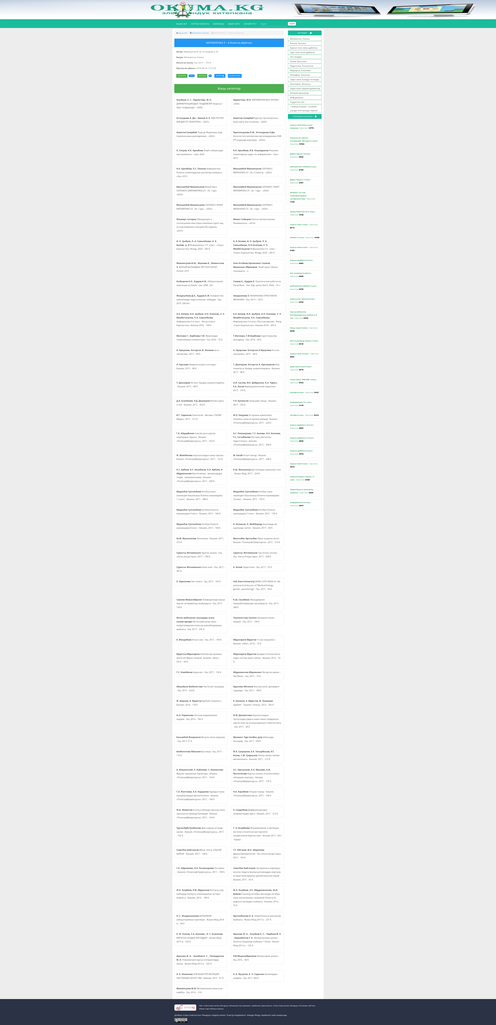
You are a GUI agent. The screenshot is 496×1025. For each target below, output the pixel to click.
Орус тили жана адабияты (302, 52)
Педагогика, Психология (301, 66)
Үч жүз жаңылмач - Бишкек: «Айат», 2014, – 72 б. (254, 641)
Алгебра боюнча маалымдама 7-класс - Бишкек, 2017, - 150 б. (255, 511)
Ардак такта (234, 24)
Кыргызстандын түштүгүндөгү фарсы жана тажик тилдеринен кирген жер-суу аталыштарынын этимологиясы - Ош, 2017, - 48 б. (257, 721)
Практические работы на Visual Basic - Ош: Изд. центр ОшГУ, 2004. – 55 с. (257, 283)
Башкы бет (182, 23)
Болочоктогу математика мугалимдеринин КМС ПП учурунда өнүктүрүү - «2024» (257, 136)
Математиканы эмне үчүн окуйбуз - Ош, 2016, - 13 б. (199, 990)
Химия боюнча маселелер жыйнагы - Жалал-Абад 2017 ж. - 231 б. (257, 917)
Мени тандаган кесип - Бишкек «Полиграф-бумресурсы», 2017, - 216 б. (257, 540)
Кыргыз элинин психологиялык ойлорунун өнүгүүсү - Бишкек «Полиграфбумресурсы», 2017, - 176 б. (256, 775)
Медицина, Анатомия (300, 70)
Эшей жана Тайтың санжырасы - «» (255, 267)
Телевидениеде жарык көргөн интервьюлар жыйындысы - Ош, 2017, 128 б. (200, 603)
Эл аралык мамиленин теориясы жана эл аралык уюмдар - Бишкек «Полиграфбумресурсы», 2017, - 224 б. (255, 419)
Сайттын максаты (200, 24)
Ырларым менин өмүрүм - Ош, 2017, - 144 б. (253, 619)
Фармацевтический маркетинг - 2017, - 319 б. (255, 386)
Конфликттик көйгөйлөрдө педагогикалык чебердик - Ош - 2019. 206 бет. (199, 299)
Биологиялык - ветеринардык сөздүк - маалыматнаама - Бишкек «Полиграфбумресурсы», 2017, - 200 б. (199, 475)
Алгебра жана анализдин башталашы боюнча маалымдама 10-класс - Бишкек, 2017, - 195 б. (256, 495)
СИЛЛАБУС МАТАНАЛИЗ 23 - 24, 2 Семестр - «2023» (253, 170)
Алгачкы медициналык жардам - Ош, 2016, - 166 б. (196, 717)
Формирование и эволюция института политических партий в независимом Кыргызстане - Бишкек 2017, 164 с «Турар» (257, 834)
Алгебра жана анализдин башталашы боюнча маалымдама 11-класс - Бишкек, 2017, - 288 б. (199, 495)
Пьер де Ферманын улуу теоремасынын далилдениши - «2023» (199, 134)
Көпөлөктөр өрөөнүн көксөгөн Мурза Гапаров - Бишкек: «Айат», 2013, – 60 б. (199, 658)
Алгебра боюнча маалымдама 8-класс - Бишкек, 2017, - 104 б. (198, 526)
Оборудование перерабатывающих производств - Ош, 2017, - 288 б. (256, 603)
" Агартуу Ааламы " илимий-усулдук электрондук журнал (304, 108)
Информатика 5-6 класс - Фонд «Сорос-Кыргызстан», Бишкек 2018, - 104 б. (200, 319)
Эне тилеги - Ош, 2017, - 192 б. (198, 581)
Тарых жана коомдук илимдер (304, 79)
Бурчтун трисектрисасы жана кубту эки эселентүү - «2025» (255, 120)
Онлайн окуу (234, 76)
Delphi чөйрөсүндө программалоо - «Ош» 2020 (199, 152)
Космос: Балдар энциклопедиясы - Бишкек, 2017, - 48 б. (200, 384)
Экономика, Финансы (300, 84)
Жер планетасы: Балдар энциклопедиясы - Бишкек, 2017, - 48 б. (256, 368)
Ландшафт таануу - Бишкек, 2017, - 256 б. (255, 402)
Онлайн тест (250, 24)
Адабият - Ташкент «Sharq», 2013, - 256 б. (253, 702)
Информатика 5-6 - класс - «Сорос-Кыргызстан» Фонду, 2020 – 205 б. (254, 247)
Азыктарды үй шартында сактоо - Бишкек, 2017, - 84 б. (255, 526)
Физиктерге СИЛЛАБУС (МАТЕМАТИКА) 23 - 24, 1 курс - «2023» (197, 190)
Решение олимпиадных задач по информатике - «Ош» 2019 (255, 154)
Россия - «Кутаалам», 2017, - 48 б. (256, 352)
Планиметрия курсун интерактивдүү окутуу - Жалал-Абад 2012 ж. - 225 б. (200, 960)
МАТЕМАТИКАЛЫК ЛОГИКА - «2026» (256, 101)
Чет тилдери (296, 57)
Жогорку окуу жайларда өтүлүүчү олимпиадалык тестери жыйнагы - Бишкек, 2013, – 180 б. (200, 894)
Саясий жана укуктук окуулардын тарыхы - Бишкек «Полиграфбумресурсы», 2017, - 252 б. (196, 437)
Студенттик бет (297, 102)
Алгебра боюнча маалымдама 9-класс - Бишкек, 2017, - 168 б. (198, 511)
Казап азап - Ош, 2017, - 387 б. (200, 569)
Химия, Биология (298, 61)
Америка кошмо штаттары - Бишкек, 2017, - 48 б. (196, 366)
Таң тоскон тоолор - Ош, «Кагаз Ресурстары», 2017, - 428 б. (255, 554)
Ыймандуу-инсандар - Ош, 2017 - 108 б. (253, 739)
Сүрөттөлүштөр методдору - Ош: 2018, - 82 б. (255, 337)
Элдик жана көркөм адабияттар (305, 88)
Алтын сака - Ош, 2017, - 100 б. (199, 639)
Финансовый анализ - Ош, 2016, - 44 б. (256, 958)
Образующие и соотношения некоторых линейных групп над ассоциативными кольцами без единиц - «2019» (199, 225)
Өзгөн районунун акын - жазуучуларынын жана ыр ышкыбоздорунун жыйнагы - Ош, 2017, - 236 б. (199, 623)
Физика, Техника (298, 43)
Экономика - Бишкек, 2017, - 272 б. (200, 540)
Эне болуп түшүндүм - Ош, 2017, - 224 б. (200, 688)
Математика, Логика (200, 33)
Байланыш (218, 24)
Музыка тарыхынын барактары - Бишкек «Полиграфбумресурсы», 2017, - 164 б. (199, 773)
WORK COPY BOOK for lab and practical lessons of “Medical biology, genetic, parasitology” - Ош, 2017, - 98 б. (256, 585)
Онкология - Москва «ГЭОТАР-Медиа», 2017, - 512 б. (199, 417)
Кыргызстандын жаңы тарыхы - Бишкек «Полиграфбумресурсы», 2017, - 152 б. (200, 457)
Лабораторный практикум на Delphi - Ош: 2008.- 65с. (199, 283)
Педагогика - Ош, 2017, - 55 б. (252, 567)
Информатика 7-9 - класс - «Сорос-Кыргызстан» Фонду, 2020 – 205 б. (200, 245)
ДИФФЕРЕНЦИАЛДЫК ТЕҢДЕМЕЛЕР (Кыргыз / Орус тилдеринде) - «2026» (199, 103)
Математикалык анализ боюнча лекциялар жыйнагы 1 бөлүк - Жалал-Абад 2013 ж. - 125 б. (257, 940)
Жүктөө (219, 76)
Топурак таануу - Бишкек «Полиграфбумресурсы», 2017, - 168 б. (253, 793)
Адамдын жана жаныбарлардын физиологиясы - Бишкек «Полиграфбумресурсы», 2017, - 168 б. (200, 795)
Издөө (292, 24)
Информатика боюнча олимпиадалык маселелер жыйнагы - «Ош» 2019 (199, 172)
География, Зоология (300, 75)
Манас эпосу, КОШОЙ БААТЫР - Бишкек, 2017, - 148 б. (198, 851)
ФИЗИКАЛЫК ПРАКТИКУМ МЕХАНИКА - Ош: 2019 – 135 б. (255, 297)
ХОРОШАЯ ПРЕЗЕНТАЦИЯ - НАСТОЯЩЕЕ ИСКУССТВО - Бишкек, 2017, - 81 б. (200, 976)
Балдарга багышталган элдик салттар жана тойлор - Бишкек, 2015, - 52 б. (257, 658)
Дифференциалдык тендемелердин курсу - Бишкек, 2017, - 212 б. (255, 811)
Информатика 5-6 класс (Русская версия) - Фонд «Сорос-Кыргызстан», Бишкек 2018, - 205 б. (257, 319)
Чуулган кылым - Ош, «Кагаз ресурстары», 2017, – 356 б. (199, 554)
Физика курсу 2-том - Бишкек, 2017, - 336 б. (200, 402)
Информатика (296, 97)
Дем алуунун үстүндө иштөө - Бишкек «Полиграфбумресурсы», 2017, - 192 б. (200, 832)
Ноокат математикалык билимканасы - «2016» (254, 221)
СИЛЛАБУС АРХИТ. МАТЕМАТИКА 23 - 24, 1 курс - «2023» (200, 207)
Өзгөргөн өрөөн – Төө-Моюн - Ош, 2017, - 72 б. (257, 674)
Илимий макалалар (299, 93)
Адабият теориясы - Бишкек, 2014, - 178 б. (199, 702)
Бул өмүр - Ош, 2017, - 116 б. (199, 753)
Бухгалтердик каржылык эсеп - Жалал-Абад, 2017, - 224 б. (257, 471)
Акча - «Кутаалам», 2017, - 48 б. (198, 352)
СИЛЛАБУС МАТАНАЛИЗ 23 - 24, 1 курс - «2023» (253, 207)
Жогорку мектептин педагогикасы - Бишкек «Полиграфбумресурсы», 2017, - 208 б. (257, 439)
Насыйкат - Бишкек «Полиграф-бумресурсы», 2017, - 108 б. (200, 870)
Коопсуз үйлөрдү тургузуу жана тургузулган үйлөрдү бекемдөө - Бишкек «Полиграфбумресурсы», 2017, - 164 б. (200, 813)
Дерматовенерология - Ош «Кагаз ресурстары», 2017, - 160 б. (257, 853)
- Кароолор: (302, 126)
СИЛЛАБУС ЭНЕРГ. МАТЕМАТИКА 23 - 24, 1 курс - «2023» (256, 188)
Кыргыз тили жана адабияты (304, 47)
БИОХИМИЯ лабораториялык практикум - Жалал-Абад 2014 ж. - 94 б (200, 919)
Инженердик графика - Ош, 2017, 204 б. (255, 976)
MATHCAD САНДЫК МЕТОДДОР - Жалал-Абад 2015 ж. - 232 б (199, 938)
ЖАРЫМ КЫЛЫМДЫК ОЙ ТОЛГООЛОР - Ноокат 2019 (200, 267)
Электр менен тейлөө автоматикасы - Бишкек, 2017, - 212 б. (256, 755)
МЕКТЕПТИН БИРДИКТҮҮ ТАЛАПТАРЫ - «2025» (200, 120)
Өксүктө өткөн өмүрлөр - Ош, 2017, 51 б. (200, 739)
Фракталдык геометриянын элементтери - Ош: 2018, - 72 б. (199, 337)
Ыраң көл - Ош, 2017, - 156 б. (199, 672)
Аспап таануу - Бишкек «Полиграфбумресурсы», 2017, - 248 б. (252, 457)
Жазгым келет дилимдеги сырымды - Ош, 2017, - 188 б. (256, 688)
